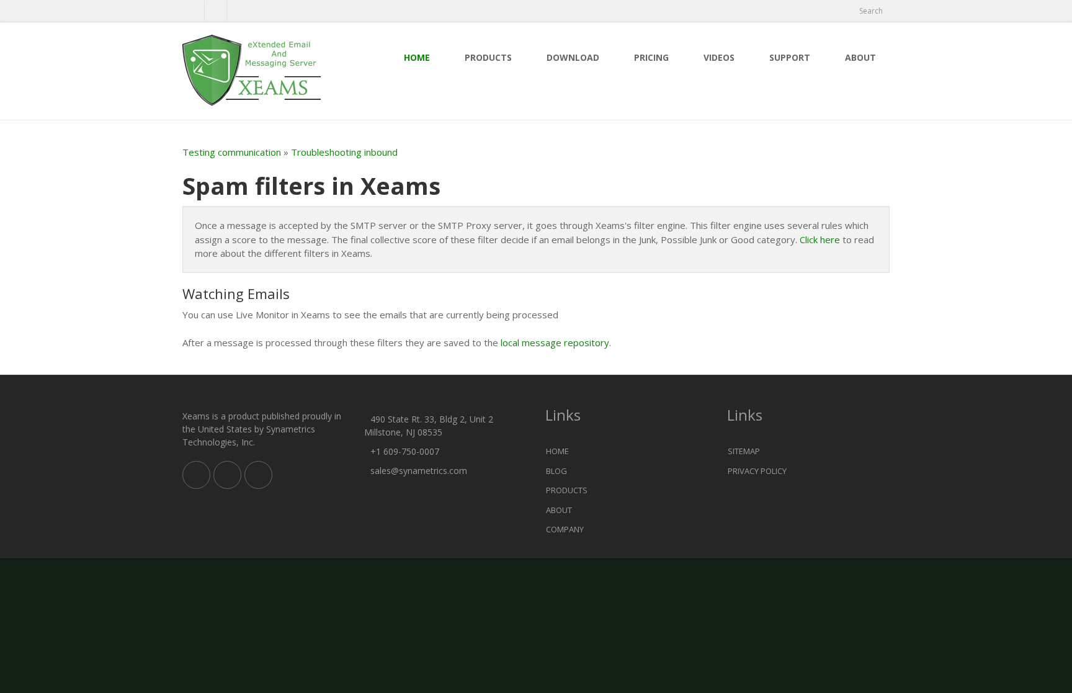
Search (871, 11)
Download (573, 57)
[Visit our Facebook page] (215, 11)
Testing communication (231, 152)
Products (488, 57)
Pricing (651, 57)
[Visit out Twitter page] (193, 11)
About (860, 57)
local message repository (555, 342)
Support (789, 57)
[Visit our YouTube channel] (238, 11)
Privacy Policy (757, 470)
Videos (719, 57)
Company (565, 529)
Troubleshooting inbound (344, 152)
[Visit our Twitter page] (227, 475)
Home (417, 57)
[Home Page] (264, 71)
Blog (556, 470)
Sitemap (744, 451)
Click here (820, 239)
